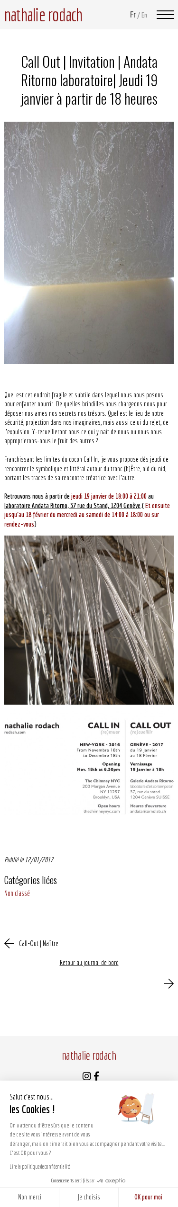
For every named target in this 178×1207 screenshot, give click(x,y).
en (144, 15)
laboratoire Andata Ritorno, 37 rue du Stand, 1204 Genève (72, 505)
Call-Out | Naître (38, 943)
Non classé (17, 893)
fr (133, 14)
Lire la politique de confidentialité (39, 1166)
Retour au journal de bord (89, 962)
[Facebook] (96, 1077)
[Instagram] (87, 1077)
